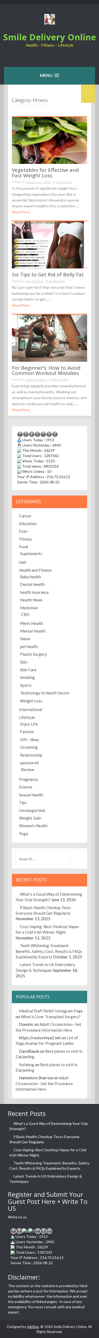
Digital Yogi (64, 182)
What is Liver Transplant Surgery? (51, 1016)
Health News (31, 599)
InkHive (33, 1327)
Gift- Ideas (29, 739)
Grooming (29, 747)
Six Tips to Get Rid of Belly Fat (48, 274)
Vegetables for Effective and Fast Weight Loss (45, 172)
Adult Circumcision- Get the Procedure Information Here (44, 1083)
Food (23, 546)
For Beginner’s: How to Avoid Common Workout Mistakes (46, 370)
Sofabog (26, 1064)
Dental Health (32, 584)
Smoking (27, 677)
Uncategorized (32, 810)
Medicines (29, 607)
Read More (21, 212)
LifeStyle (27, 717)
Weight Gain (30, 818)
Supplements (31, 553)
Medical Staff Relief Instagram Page (51, 1010)
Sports (26, 685)
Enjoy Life (29, 724)
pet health (29, 646)
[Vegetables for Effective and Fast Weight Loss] (49, 140)
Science (25, 787)
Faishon (27, 731)
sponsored (29, 762)
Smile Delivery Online (49, 37)
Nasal (25, 638)
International (30, 709)
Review (27, 769)
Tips (23, 802)
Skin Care (28, 669)
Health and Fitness (35, 570)
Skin (23, 662)
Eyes (23, 531)
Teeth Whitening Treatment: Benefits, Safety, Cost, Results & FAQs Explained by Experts (49, 951)
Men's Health (31, 623)
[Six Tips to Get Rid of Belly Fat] (49, 244)
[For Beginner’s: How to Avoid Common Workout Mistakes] (49, 337)
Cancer (25, 515)
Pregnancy (28, 779)
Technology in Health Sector (45, 692)
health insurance (34, 592)
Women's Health (33, 825)
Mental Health (32, 631)
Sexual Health (31, 794)
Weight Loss (31, 700)
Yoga (23, 833)
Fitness (25, 539)
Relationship (31, 755)
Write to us (17, 1217)
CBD (25, 614)
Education (28, 523)
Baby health (30, 576)
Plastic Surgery (33, 654)
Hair (23, 562)
